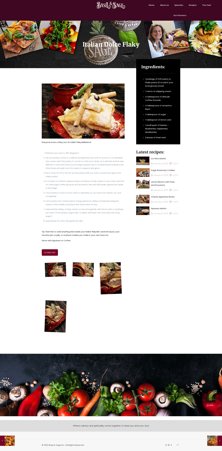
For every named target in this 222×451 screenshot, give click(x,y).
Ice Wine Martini (158, 158)
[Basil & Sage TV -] (111, 5)
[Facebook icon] (166, 445)
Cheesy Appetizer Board (162, 196)
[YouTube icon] (171, 445)
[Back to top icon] (177, 445)
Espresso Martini (158, 208)
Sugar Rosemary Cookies (163, 170)
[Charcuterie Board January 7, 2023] (7, 441)
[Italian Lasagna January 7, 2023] (214, 441)
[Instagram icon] (169, 445)
